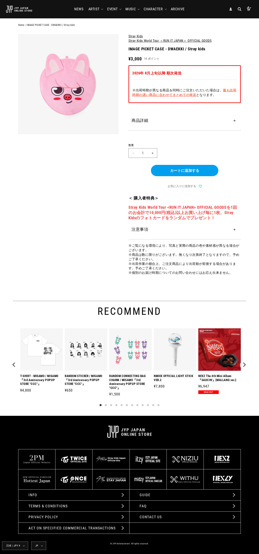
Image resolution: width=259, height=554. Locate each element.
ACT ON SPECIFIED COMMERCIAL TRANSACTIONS (72, 528)
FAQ (143, 506)
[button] (95, 9)
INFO (33, 495)
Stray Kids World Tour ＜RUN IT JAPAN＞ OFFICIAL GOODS (170, 41)
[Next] (244, 365)
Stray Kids (135, 36)
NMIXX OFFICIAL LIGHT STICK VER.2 (173, 378)
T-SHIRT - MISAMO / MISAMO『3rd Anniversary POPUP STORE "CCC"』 (39, 380)
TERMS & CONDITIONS (48, 506)
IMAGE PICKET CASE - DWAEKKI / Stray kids (51, 25)
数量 (131, 145)
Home (21, 25)
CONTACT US (151, 517)
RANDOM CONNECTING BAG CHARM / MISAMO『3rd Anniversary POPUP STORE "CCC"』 (127, 382)
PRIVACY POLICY (43, 517)
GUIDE (145, 495)
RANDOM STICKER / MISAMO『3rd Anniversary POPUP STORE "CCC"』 (83, 380)
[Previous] (14, 365)
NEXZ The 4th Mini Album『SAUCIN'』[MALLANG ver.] (217, 378)
